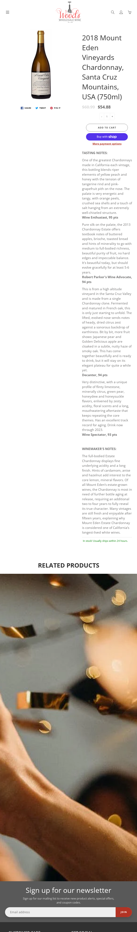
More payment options (107, 143)
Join (124, 912)
